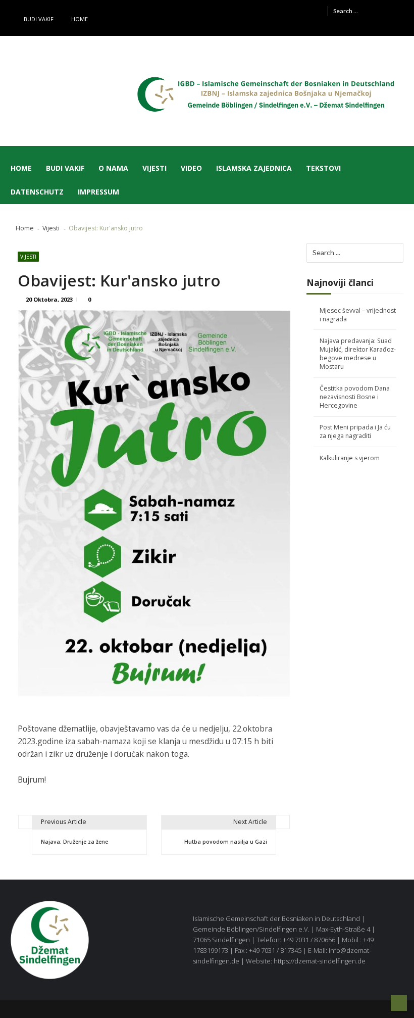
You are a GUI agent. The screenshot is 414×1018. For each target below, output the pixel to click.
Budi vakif (39, 19)
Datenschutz (37, 192)
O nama (113, 168)
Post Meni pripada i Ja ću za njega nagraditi (355, 431)
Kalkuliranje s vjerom (350, 458)
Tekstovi (323, 168)
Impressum (98, 192)
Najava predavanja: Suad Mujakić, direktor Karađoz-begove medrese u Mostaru (358, 353)
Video (191, 168)
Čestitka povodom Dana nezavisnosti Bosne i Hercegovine (355, 397)
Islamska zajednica (254, 168)
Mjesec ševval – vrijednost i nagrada (358, 314)
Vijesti (154, 168)
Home (79, 19)
